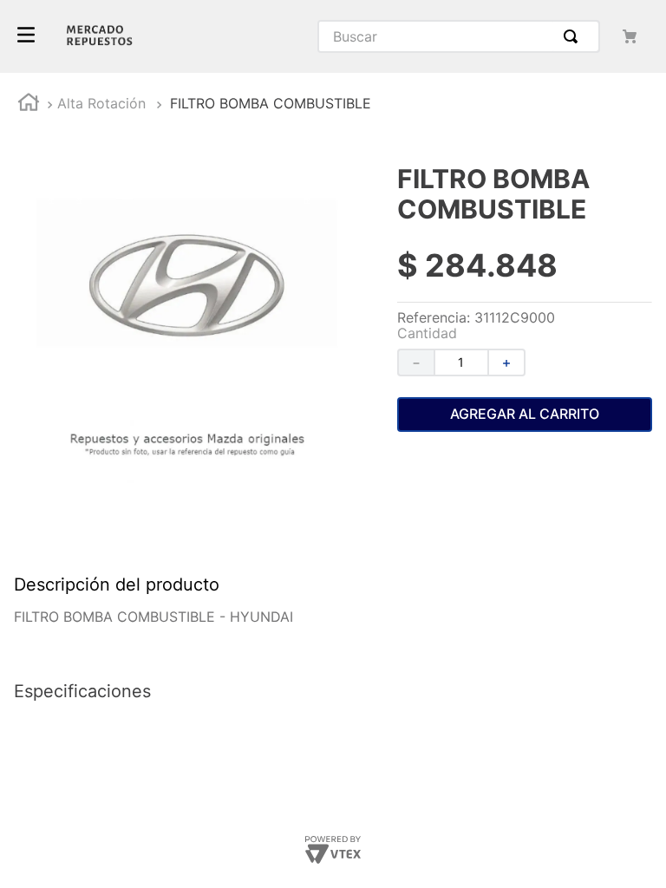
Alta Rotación (101, 103)
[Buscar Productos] (574, 36)
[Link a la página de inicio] (28, 104)
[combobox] (458, 36)
